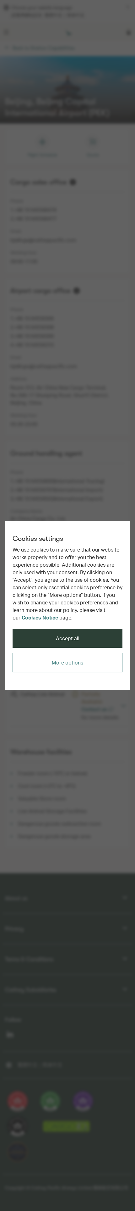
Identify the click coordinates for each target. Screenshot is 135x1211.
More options (67, 662)
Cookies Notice (40, 617)
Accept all (67, 638)
